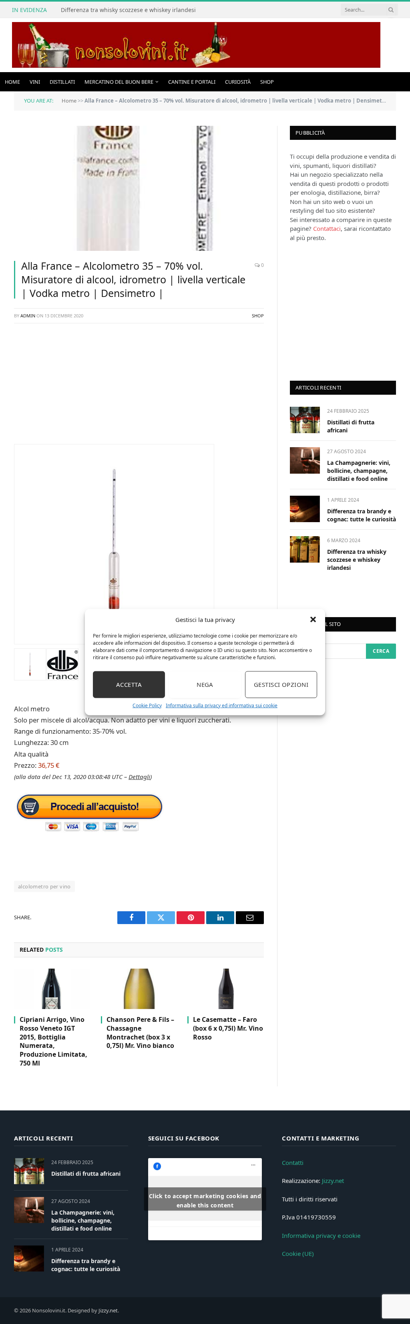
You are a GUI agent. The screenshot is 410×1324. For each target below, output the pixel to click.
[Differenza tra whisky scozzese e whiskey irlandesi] (305, 549)
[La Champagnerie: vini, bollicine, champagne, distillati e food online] (305, 460)
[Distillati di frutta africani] (305, 420)
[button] (313, 620)
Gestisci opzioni (281, 684)
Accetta (129, 684)
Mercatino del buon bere (118, 81)
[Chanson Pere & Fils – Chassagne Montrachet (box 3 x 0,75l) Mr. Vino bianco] (139, 989)
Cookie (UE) (298, 1253)
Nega (205, 684)
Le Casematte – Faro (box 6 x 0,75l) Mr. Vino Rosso (228, 1028)
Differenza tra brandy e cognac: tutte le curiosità (361, 515)
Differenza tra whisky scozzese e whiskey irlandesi (128, 10)
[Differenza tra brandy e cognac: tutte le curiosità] (305, 509)
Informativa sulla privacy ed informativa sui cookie (221, 705)
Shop (267, 81)
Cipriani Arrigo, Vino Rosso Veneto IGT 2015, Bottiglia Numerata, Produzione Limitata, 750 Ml (53, 1041)
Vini (35, 81)
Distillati (62, 81)
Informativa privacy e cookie (321, 1235)
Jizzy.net (333, 1181)
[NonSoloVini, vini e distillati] (196, 45)
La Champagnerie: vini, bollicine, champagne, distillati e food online (358, 470)
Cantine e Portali (191, 81)
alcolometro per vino (44, 886)
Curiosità (238, 81)
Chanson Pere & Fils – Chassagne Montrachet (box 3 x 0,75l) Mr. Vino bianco (140, 1032)
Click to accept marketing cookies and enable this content (205, 1200)
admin (27, 316)
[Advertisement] (139, 388)
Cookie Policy (147, 705)
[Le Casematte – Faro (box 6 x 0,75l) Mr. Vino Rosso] (225, 989)
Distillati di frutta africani (350, 426)
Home (12, 81)
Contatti (292, 1162)
